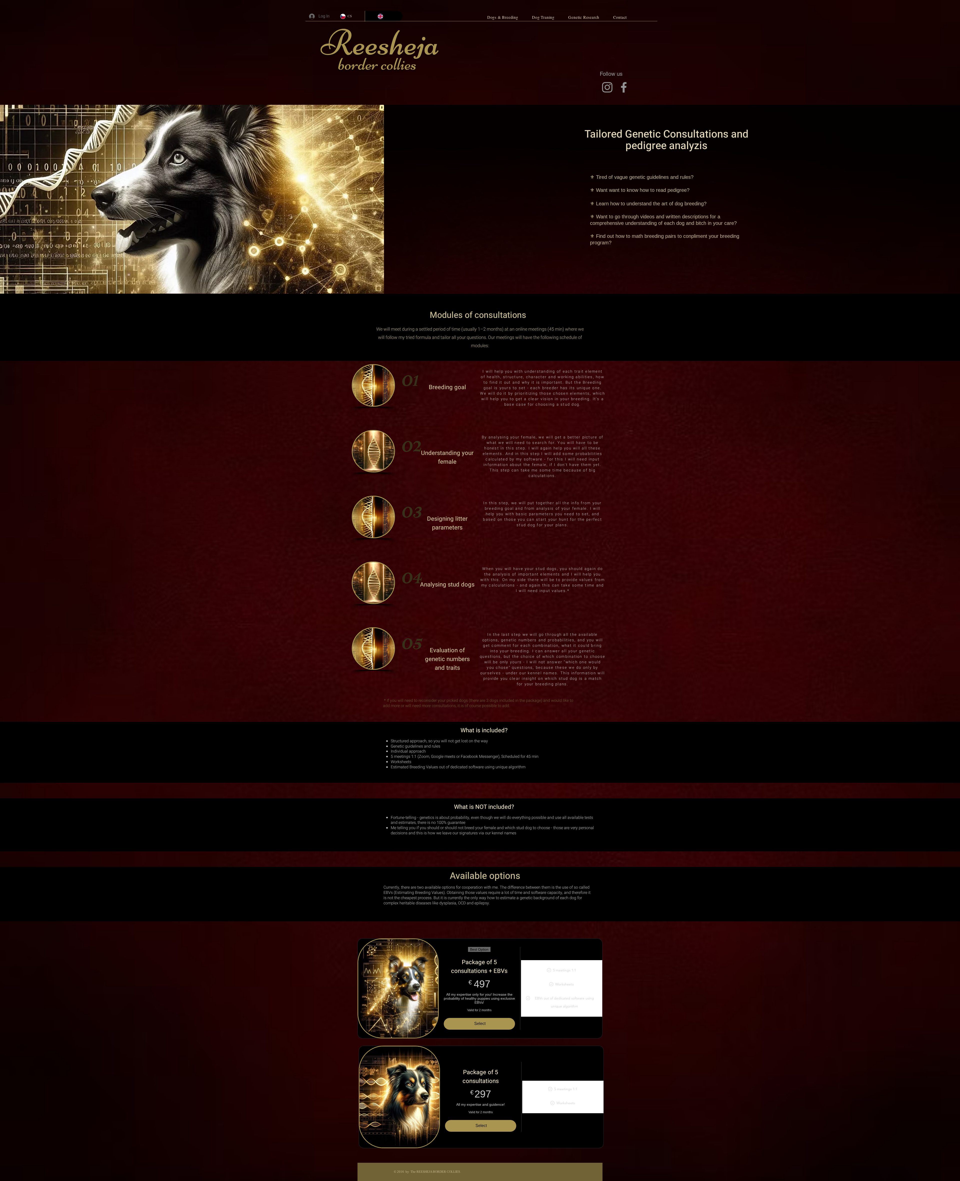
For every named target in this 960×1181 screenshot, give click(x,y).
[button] (502, 17)
